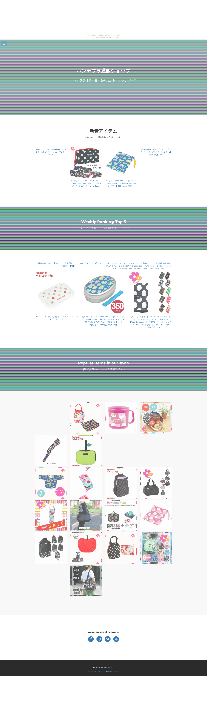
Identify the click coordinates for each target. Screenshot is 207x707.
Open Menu (4, 43)
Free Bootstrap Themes (96, 671)
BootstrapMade (114, 671)
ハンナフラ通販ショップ (103, 71)
